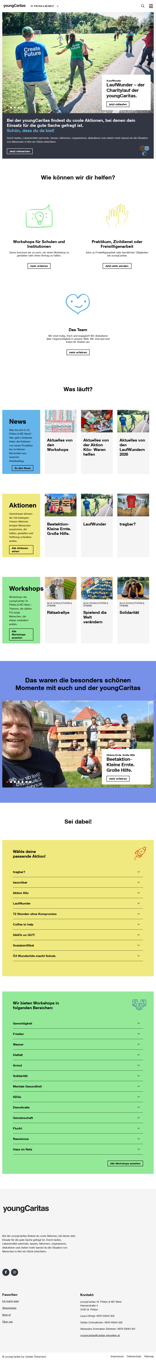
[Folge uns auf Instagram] (14, 1272)
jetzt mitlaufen (118, 104)
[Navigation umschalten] (151, 6)
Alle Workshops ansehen (18, 634)
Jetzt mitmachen (19, 151)
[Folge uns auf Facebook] (5, 1272)
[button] (7, 108)
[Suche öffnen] (143, 6)
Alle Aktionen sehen (20, 549)
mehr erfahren (118, 778)
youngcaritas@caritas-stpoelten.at (100, 1335)
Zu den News (22, 468)
